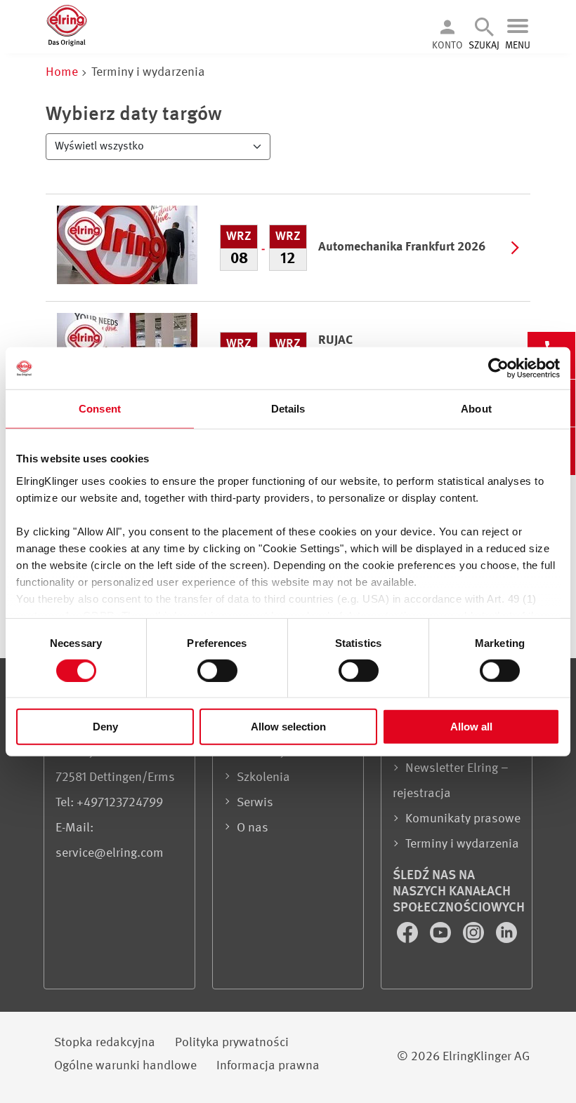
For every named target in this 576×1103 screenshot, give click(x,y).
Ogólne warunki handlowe (125, 1065)
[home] (67, 43)
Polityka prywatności (232, 1042)
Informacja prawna (268, 1065)
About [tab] (476, 409)
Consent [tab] (100, 409)
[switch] (217, 671)
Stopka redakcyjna (104, 1042)
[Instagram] (475, 939)
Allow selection (288, 727)
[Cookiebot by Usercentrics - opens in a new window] (498, 368)
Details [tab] (288, 409)
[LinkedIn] (506, 939)
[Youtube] (442, 939)
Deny (105, 727)
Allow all (471, 727)
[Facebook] (409, 939)
